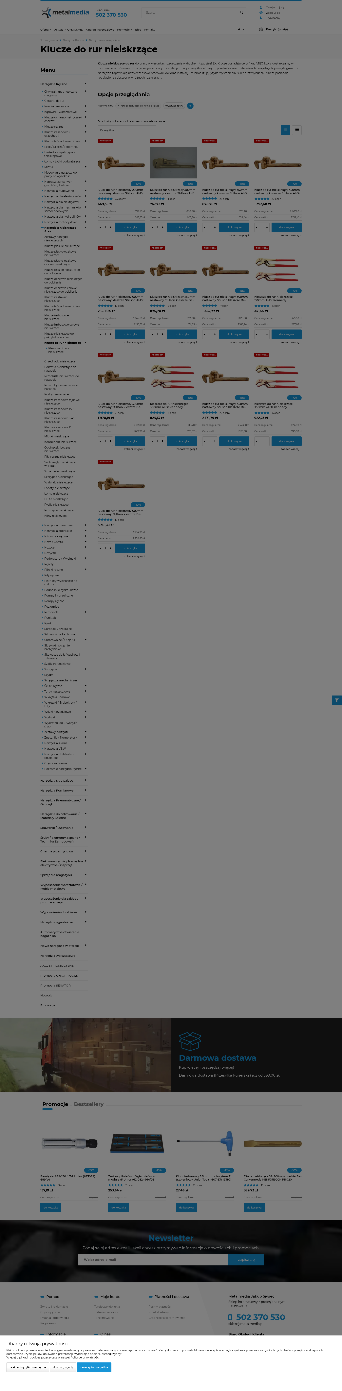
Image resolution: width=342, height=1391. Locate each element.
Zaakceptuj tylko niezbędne (28, 1367)
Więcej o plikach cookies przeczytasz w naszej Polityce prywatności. (53, 1357)
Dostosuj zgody (63, 1367)
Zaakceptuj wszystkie (94, 1367)
